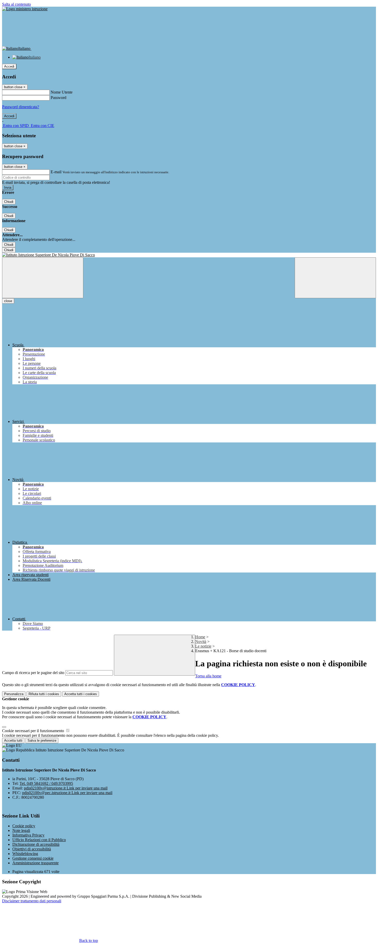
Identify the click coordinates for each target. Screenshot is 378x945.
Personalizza (13, 694)
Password (58, 97)
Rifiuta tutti (44, 694)
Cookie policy (23, 826)
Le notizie (203, 646)
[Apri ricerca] (335, 277)
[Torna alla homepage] (189, 255)
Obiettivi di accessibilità (31, 849)
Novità (200, 641)
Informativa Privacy (28, 835)
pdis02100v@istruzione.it (65, 788)
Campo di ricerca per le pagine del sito (33, 672)
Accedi (9, 66)
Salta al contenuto (16, 4)
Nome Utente (62, 92)
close (8, 301)
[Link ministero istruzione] (25, 9)
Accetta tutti (80, 694)
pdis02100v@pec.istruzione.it (67, 792)
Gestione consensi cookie (32, 858)
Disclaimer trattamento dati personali (31, 901)
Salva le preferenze (42, 740)
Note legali (21, 830)
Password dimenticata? (20, 107)
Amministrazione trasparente (35, 863)
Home (200, 637)
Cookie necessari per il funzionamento (33, 731)
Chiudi (8, 202)
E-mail (56, 172)
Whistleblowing (25, 853)
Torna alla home (208, 676)
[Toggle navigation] (42, 277)
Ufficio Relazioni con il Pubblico (39, 840)
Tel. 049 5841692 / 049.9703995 (46, 783)
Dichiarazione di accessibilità (35, 844)
